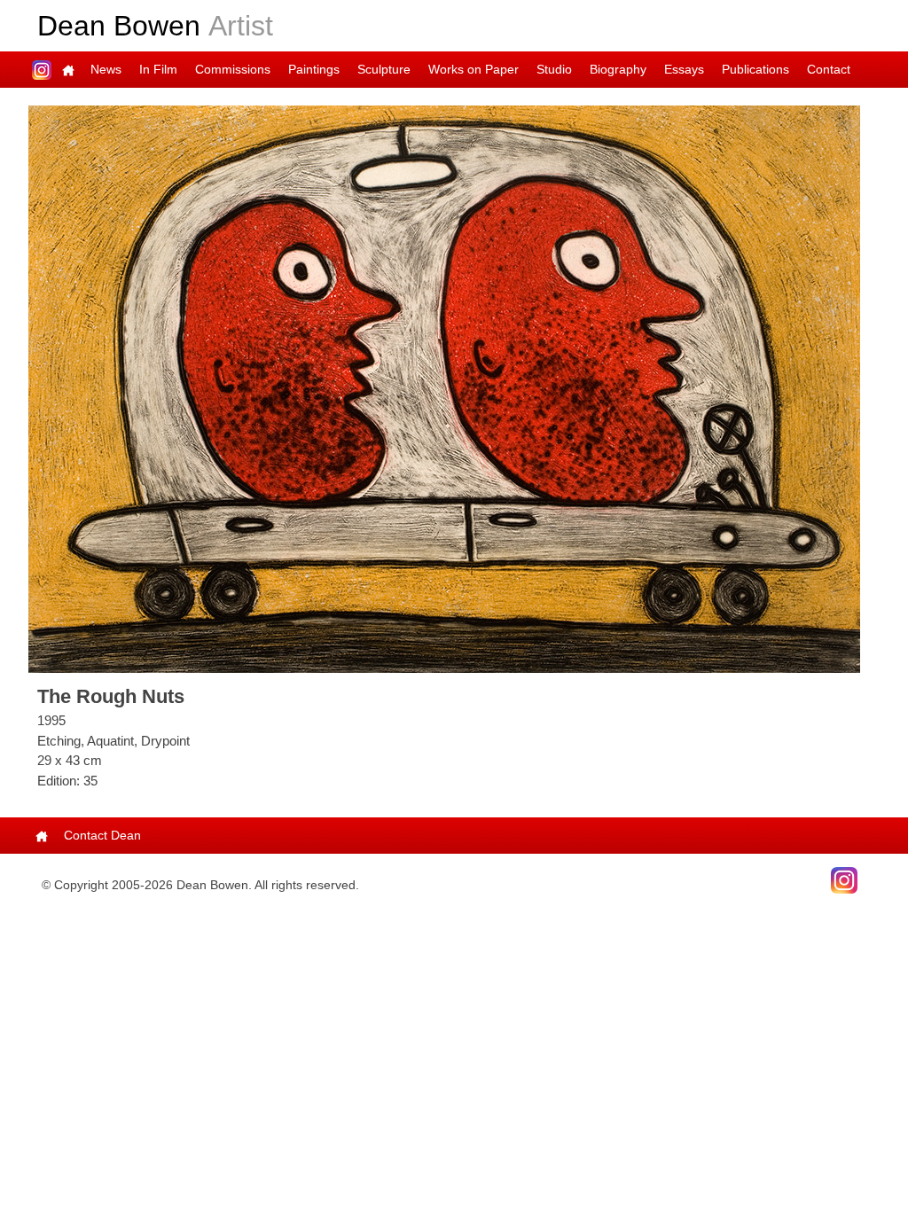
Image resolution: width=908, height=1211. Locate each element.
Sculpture (384, 69)
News (105, 69)
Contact (828, 69)
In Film (158, 69)
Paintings (314, 69)
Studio (554, 69)
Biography (618, 69)
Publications (755, 69)
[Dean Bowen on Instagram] (844, 879)
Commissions (232, 69)
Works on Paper (473, 69)
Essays (684, 69)
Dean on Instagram (41, 69)
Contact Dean (102, 835)
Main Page (68, 69)
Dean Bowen (155, 26)
